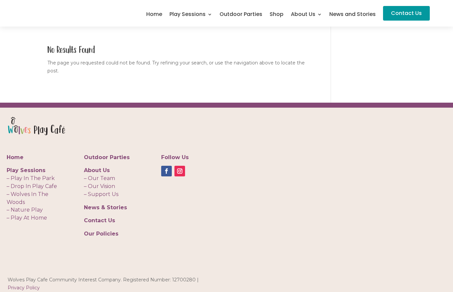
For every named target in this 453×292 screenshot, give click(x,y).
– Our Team (99, 178)
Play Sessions (187, 15)
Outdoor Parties (241, 15)
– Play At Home (27, 218)
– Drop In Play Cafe (32, 186)
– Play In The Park (31, 178)
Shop (277, 15)
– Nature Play (25, 210)
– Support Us (101, 194)
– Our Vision (99, 186)
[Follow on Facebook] (166, 171)
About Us (303, 15)
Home (154, 15)
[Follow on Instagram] (179, 171)
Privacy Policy (24, 288)
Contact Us (406, 13)
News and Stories (352, 15)
